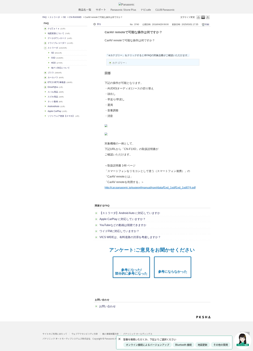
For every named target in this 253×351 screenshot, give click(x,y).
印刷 (207, 24)
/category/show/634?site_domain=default (45, 43)
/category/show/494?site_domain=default (45, 77)
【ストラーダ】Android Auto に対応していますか (129, 213)
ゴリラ (55, 72)
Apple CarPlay (57, 111)
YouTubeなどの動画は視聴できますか (122, 225)
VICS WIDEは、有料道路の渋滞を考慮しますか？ (130, 237)
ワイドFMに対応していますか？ (119, 231)
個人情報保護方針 (110, 333)
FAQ (44, 17)
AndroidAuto (56, 106)
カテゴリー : (119, 62)
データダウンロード (60, 38)
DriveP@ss (55, 87)
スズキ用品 (56, 97)
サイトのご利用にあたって (55, 333)
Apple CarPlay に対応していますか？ (122, 219)
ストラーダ (55, 17)
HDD (56, 63)
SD (64, 17)
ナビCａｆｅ (56, 28)
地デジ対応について (60, 68)
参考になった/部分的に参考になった (131, 271)
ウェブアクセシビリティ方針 (84, 333)
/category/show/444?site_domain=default (45, 82)
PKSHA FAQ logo (203, 317)
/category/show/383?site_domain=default (45, 72)
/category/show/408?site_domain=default (45, 28)
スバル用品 (56, 92)
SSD (57, 58)
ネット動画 (55, 101)
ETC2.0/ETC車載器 (60, 82)
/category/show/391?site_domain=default (45, 47)
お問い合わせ (107, 306)
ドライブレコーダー (60, 43)
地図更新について (59, 33)
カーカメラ (56, 77)
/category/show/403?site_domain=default (45, 87)
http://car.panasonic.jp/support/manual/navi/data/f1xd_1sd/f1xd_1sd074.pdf (150, 187)
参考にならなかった (172, 271)
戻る (99, 24)
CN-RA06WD (75, 17)
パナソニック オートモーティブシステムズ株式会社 (66, 338)
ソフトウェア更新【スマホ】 (63, 116)
